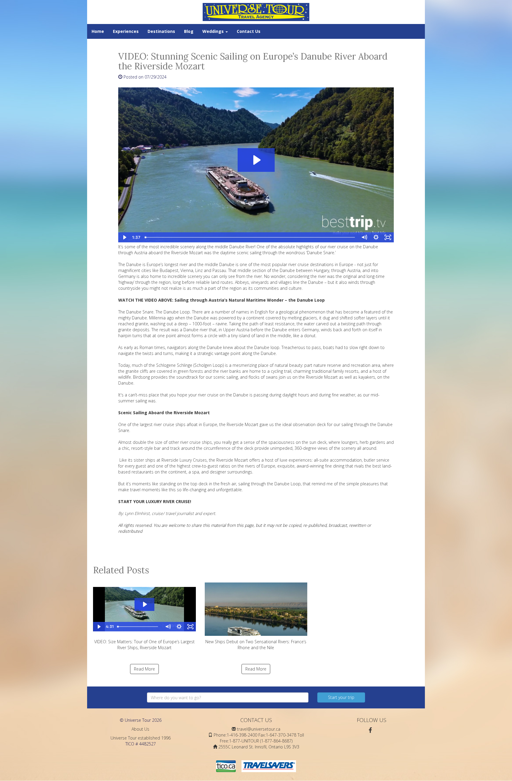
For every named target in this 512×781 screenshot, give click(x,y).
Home (98, 31)
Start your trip (341, 697)
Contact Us (248, 31)
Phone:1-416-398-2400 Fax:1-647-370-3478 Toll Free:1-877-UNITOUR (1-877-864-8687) (259, 738)
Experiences (126, 31)
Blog (188, 31)
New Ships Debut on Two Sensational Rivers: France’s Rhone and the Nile (255, 644)
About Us (140, 729)
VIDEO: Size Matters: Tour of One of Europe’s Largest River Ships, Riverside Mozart (144, 644)
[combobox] (227, 697)
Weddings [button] (213, 31)
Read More (144, 669)
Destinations (161, 31)
